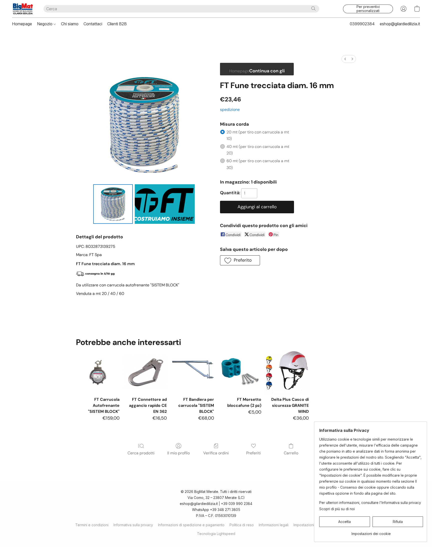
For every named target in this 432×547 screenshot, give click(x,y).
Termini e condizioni (91, 525)
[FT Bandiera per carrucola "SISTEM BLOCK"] (192, 372)
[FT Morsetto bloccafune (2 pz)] (239, 372)
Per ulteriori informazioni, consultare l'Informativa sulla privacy (370, 502)
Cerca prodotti (141, 453)
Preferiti (253, 453)
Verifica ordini (216, 453)
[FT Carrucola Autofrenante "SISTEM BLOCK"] (97, 372)
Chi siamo (69, 23)
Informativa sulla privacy (133, 525)
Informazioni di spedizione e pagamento (191, 525)
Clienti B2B (117, 23)
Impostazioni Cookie (310, 525)
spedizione (230, 109)
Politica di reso (242, 525)
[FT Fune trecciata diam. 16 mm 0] (113, 204)
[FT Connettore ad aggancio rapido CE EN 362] (145, 372)
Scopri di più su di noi (337, 509)
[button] (23, 9)
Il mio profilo (178, 453)
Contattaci (93, 23)
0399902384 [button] (362, 23)
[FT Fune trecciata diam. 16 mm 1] (165, 204)
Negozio (45, 23)
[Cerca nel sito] (313, 8)
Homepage (22, 23)
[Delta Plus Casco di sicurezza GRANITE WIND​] (286, 372)
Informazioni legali (273, 525)
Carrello (291, 453)
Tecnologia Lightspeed (216, 533)
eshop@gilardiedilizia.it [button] (400, 23)
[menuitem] (345, 59)
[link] (371, 532)
